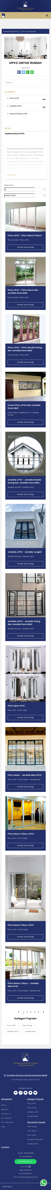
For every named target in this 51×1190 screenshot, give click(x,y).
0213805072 (27, 1173)
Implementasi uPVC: (15, 133)
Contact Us (6, 1114)
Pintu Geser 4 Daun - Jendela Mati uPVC (23, 985)
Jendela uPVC (13, 1031)
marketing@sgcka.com (28, 1177)
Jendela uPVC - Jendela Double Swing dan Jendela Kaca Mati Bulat (24, 481)
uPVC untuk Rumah (28, 31)
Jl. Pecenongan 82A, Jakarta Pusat (25, 1079)
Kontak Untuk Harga (25, 247)
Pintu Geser (32, 1131)
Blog (3, 1126)
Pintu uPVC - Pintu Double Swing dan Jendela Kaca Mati (25, 349)
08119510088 (29, 1153)
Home (3, 1105)
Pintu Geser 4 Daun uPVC (21, 833)
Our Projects (6, 1118)
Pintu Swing (27, 1025)
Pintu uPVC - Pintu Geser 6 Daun (25, 235)
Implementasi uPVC (10, 31)
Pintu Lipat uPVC (16, 705)
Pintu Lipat (31, 1135)
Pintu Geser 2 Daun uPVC (21, 925)
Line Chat (25, 1166)
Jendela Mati (30, 1031)
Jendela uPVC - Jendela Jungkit (25, 552)
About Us (5, 1109)
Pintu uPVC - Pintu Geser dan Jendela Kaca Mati (23, 291)
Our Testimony (7, 1122)
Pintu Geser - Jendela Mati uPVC (25, 775)
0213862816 (27, 1156)
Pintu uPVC (11, 1025)
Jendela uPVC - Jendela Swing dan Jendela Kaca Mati (24, 623)
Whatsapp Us (26, 1161)
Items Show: (8, 185)
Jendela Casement (35, 1139)
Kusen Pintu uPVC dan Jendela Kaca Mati (24, 407)
